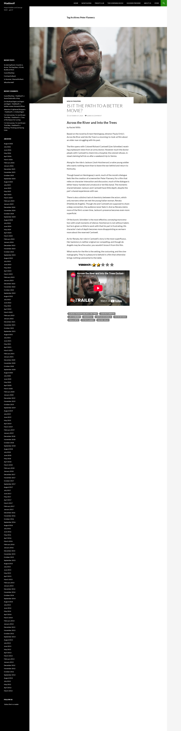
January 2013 (9, 662)
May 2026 (7, 153)
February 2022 (9, 315)
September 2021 (10, 331)
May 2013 (7, 649)
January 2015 (9, 586)
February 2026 (9, 163)
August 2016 (8, 525)
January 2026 (9, 166)
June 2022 (7, 303)
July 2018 (7, 452)
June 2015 (7, 570)
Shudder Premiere (134, 3)
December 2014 (9, 589)
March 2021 (8, 350)
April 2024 (7, 233)
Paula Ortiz (73, 320)
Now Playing (86, 3)
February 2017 (9, 506)
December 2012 (9, 665)
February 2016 (9, 544)
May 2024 (7, 230)
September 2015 (10, 560)
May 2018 (7, 459)
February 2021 (9, 354)
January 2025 (9, 204)
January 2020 (9, 395)
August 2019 (8, 411)
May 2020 (7, 382)
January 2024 (9, 242)
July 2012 (7, 681)
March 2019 (8, 427)
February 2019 (9, 430)
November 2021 (9, 325)
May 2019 (7, 420)
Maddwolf (9, 3)
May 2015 (7, 573)
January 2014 (9, 624)
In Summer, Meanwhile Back (13, 79)
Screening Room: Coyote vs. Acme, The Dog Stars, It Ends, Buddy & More (14, 67)
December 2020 (9, 360)
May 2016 (7, 535)
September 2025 (10, 179)
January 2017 (9, 509)
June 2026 (7, 150)
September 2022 (10, 293)
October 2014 (9, 595)
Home (76, 3)
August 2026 (8, 144)
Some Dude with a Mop (12, 98)
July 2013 (7, 643)
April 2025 (7, 195)
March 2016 (8, 541)
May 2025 (7, 191)
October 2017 (9, 481)
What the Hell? (9, 82)
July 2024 (7, 223)
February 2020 (9, 392)
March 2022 (8, 312)
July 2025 (7, 185)
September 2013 (10, 637)
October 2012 (9, 672)
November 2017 (9, 478)
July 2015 (7, 567)
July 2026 (7, 147)
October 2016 (9, 519)
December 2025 (9, 169)
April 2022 (7, 309)
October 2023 (9, 252)
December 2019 (9, 398)
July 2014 (7, 605)
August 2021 (8, 334)
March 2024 (8, 236)
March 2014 (8, 618)
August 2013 (8, 640)
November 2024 (9, 210)
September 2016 (10, 522)
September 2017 (10, 484)
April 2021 (7, 347)
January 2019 (9, 433)
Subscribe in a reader (11, 704)
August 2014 (8, 602)
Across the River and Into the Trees (83, 314)
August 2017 (8, 487)
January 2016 (9, 548)
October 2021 (9, 328)
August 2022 (8, 296)
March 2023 (8, 274)
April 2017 (7, 500)
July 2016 (7, 529)
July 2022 (7, 299)
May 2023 (7, 268)
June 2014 (7, 608)
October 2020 (9, 366)
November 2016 (9, 516)
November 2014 (9, 592)
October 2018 (9, 443)
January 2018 (9, 471)
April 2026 (7, 156)
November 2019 (9, 401)
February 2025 (9, 201)
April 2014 (7, 614)
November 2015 (9, 554)
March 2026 (8, 160)
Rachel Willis (103, 320)
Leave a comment (94, 116)
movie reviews (120, 317)
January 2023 (9, 280)
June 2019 (7, 417)
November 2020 (9, 363)
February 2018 (9, 468)
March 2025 (8, 198)
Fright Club (99, 3)
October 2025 (9, 175)
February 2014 (9, 621)
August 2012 (8, 678)
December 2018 (9, 436)
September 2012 (10, 675)
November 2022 (9, 287)
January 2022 (9, 319)
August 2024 (8, 220)
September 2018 (10, 446)
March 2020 (8, 389)
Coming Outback (10, 76)
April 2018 (7, 462)
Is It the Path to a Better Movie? (95, 108)
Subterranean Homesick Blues (14, 106)
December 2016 (9, 513)
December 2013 (9, 627)
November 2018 (9, 439)
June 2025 (7, 188)
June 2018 (7, 455)
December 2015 (9, 551)
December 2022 (9, 284)
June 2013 (7, 646)
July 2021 (7, 338)
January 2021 (9, 357)
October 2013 (9, 634)
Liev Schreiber (74, 317)
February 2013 (9, 659)
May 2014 (7, 611)
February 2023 (9, 277)
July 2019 (7, 414)
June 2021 (7, 341)
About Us (147, 3)
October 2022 (9, 290)
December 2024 (9, 207)
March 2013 (8, 656)
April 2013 (7, 653)
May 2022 (7, 306)
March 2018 (8, 465)
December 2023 (9, 245)
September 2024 (10, 217)
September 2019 (10, 408)
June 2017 (7, 494)
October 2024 (9, 214)
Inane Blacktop (9, 73)
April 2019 (7, 424)
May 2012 (7, 684)
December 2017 (9, 474)
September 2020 (10, 369)
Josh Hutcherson (107, 314)
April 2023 (7, 271)
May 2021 (7, 344)
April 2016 (7, 538)
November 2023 (9, 249)
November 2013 (9, 630)
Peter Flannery (88, 320)
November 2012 (9, 668)
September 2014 (10, 599)
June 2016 (7, 532)
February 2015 (9, 583)
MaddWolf (88, 317)
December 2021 (9, 322)
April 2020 (7, 385)
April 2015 (7, 576)
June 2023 (7, 264)
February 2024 (9, 239)
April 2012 (7, 688)
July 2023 (7, 261)
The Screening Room (115, 3)
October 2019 (9, 404)
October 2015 (9, 557)
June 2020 (7, 379)
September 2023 (10, 255)
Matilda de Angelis (103, 317)
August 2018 (8, 449)
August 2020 (8, 373)
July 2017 (7, 490)
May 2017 (7, 497)
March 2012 (8, 691)
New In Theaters (74, 101)
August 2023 (8, 258)
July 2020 (7, 376)
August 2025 (8, 182)
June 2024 (7, 226)
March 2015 (8, 579)
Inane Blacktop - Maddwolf (13, 96)
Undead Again (19, 112)
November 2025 (9, 172)
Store (156, 3)
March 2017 (8, 503)
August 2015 (8, 564)
